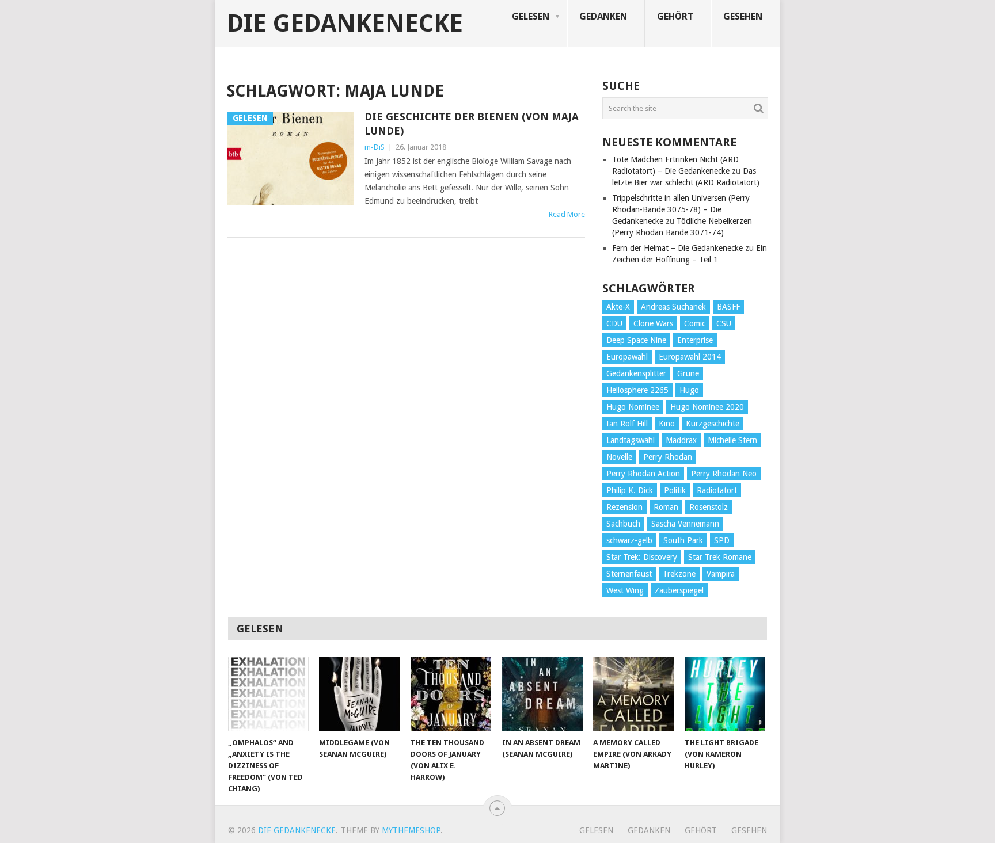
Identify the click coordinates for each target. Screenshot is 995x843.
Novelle (619, 456)
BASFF (728, 306)
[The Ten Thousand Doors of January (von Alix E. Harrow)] (451, 694)
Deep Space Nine (636, 340)
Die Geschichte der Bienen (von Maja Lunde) (471, 123)
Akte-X (618, 306)
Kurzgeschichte (712, 423)
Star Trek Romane (719, 557)
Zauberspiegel (679, 590)
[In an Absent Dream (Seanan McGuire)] (542, 694)
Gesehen (742, 16)
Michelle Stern (732, 440)
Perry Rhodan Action (643, 473)
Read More (567, 214)
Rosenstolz (708, 507)
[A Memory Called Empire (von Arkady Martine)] (633, 694)
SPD (722, 540)
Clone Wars (653, 323)
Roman (666, 507)
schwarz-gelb (629, 540)
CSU (723, 323)
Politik (675, 490)
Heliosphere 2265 (637, 390)
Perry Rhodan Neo (724, 473)
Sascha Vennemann (685, 523)
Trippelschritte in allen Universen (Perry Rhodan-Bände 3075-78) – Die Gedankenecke (681, 209)
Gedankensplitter (636, 373)
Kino (667, 423)
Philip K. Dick (629, 490)
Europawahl (627, 356)
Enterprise (695, 340)
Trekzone (679, 573)
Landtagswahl (630, 440)
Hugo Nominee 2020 (707, 406)
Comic (694, 323)
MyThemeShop (411, 830)
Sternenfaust (629, 573)
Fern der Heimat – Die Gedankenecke (677, 248)
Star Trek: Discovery (641, 557)
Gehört (675, 16)
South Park (683, 540)
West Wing (625, 590)
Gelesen (530, 16)
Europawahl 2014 (690, 356)
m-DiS (374, 147)
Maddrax (681, 440)
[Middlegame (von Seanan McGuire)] (359, 694)
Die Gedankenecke (345, 24)
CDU (614, 323)
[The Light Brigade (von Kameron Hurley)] (725, 694)
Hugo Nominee (632, 406)
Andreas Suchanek (673, 306)
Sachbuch (623, 523)
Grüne (688, 373)
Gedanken (603, 16)
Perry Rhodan (667, 456)
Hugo (689, 390)
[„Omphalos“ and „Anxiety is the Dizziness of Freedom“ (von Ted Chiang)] (268, 694)
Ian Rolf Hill (627, 423)
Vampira (721, 573)
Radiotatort (717, 490)
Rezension (624, 507)
